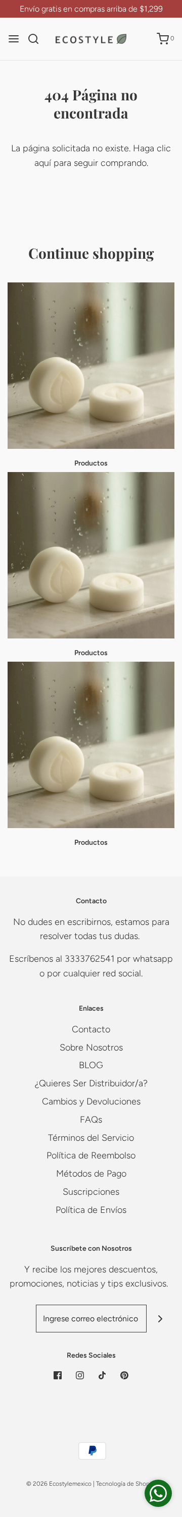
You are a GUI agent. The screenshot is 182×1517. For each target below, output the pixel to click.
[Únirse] (160, 1318)
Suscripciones (91, 1191)
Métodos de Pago (91, 1173)
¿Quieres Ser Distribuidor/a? (91, 1083)
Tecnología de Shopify (126, 1483)
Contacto (91, 1029)
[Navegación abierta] (13, 38)
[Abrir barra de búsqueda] (37, 38)
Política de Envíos (91, 1209)
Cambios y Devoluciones (91, 1101)
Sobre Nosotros (91, 1047)
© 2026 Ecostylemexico (59, 1483)
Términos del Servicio (91, 1137)
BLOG (91, 1065)
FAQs (91, 1119)
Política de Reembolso (91, 1155)
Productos (91, 463)
